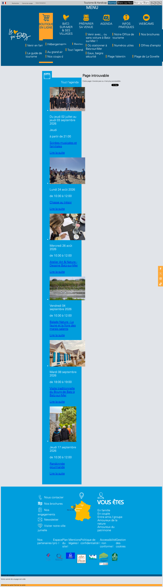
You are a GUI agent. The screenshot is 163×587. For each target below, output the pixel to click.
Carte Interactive (41, 3)
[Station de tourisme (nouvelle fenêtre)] (103, 559)
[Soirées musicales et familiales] (67, 110)
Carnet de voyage (27, 3)
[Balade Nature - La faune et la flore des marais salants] (67, 299)
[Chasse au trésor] (67, 183)
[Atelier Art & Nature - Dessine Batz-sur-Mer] (67, 239)
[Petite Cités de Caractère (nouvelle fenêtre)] (81, 559)
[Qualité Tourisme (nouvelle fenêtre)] (59, 557)
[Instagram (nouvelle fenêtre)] (160, 278)
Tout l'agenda (69, 82)
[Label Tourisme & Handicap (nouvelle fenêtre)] (70, 556)
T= (152, 3)
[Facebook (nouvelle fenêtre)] (160, 268)
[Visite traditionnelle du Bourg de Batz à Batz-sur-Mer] (67, 365)
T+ (160, 3)
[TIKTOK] (160, 283)
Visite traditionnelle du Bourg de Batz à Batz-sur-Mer (62, 392)
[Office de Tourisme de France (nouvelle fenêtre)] (48, 557)
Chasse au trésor (61, 202)
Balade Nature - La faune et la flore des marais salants (63, 325)
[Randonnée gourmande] (63, 440)
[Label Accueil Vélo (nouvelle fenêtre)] (114, 557)
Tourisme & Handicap (95, 3)
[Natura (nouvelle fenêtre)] (92, 557)
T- (156, 3)
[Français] (5, 3)
